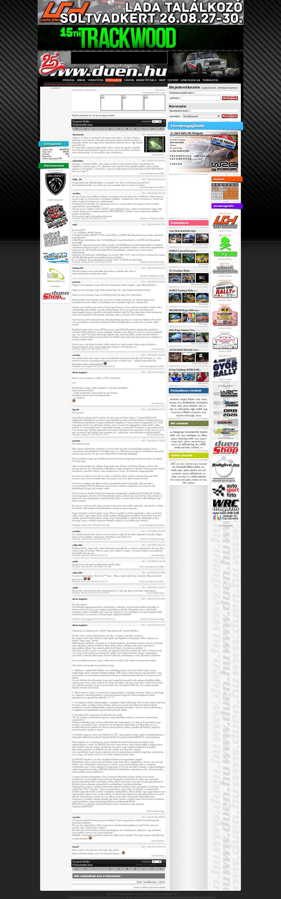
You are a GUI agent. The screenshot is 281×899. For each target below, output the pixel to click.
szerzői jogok (140, 894)
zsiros (198, 415)
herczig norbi (186, 438)
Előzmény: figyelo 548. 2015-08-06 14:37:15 (90, 349)
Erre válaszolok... (158, 155)
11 (217, 187)
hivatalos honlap (177, 139)
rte (196, 444)
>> (152, 128)
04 (229, 195)
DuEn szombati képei (199, 284)
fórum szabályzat (153, 894)
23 (236, 190)
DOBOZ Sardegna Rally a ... (183, 290)
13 (225, 187)
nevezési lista (176, 148)
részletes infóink (225, 231)
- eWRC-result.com (190, 156)
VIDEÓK (129, 80)
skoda (177, 447)
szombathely (196, 412)
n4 (180, 444)
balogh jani (178, 432)
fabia (204, 435)
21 (229, 190)
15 (232, 187)
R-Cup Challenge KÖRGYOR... (185, 369)
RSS (175, 894)
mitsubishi (176, 473)
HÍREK (81, 80)
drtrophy (172, 402)
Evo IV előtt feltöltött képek (88, 84)
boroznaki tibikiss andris (188, 466)
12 (232, 198)
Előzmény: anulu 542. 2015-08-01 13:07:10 (89, 581)
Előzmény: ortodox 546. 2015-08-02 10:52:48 (90, 525)
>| (160, 128)
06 (236, 195)
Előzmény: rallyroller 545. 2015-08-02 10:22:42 (91, 539)
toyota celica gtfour (183, 480)
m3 (204, 470)
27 (225, 192)
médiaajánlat (167, 894)
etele (173, 405)
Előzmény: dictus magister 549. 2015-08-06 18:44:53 (93, 366)
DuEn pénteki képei (200, 245)
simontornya (176, 412)
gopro (180, 470)
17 (213, 190)
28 (229, 192)
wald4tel (195, 447)
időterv (173, 145)
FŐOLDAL (69, 80)
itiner (197, 439)
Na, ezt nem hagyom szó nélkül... (152, 173)
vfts (184, 482)
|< (77, 128)
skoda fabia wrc (184, 477)
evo (198, 435)
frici (180, 405)
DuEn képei (203, 264)
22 (232, 190)
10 (213, 187)
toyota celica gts (185, 415)
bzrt (202, 467)
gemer (185, 406)
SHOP (162, 80)
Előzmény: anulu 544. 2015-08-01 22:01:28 (89, 555)
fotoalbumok (50, 84)
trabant (195, 480)
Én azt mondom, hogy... (156, 435)
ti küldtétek (70, 84)
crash (198, 399)
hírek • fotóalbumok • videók (151, 882)
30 (236, 192)
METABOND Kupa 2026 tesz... (184, 310)
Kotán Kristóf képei (200, 363)
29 (232, 192)
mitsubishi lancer (198, 442)
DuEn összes (202, 383)
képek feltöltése (108, 84)
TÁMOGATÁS (210, 80)
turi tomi (185, 447)
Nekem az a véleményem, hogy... (152, 218)
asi (171, 432)
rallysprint (183, 409)
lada (199, 470)
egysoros (60, 84)
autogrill (183, 399)
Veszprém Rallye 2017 (151, 93)
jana (186, 470)
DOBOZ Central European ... (183, 251)
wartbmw (191, 483)
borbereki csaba (191, 464)
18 (217, 190)
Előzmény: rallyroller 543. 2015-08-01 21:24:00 (91, 567)
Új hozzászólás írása (82, 124)
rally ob (202, 406)
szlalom (186, 412)
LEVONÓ (173, 80)
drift (178, 435)
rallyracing (188, 444)
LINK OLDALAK (190, 80)
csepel (204, 399)
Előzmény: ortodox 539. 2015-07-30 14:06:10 (90, 593)
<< (85, 128)
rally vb (173, 409)
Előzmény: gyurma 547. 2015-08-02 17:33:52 (90, 435)
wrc (201, 448)
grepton (174, 439)
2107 (173, 463)
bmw (182, 464)
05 (232, 195)
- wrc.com (186, 159)
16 (236, 187)
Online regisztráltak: (50, 158)
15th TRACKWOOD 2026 (182, 231)
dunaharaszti (189, 402)
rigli (193, 409)
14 (229, 187)
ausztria (174, 399)
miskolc (193, 405)
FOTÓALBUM (114, 80)
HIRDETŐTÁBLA (146, 80)
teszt (204, 412)
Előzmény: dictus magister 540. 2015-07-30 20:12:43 (93, 619)
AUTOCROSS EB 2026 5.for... (184, 350)
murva (174, 444)
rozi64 (199, 409)
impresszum (129, 894)
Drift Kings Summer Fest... (182, 330)
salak (205, 409)
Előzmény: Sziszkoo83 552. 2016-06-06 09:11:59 (92, 262)
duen (179, 403)
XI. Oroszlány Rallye (179, 270)
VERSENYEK (95, 80)
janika (193, 470)
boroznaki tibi (192, 432)
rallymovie (196, 473)
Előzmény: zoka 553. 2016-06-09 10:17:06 (89, 218)
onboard (185, 474)
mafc (180, 441)
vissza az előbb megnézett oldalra (149, 887)
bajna (191, 399)
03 (225, 195)
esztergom (201, 402)
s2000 (203, 444)
